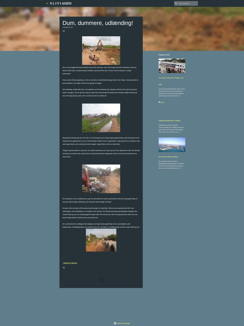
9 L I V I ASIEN (61, 3)
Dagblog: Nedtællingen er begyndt (169, 120)
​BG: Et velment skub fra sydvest (168, 157)
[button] (64, 31)
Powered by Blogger (123, 323)
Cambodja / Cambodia (70, 263)
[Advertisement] (101, 304)
